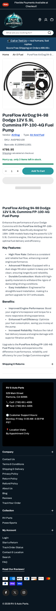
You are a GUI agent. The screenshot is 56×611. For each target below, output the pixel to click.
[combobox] (28, 32)
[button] (28, 180)
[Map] (40, 19)
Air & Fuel (18, 54)
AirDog (15, 135)
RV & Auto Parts (19, 603)
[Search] (49, 33)
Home (5, 54)
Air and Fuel (37, 135)
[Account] (46, 19)
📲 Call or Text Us (17, 40)
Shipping (6, 153)
